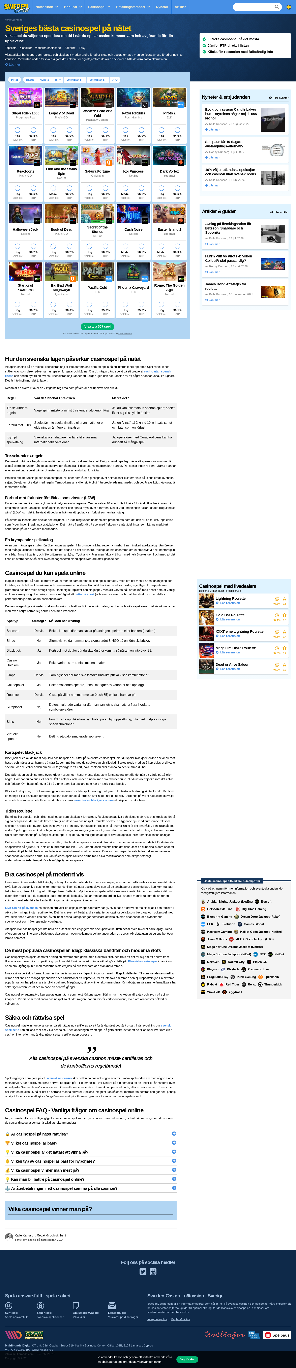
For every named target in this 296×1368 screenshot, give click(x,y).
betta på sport (84, 594)
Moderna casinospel (48, 47)
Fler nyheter (281, 97)
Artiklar (180, 7)
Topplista (11, 47)
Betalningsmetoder (130, 7)
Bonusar (70, 7)
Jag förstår (187, 1359)
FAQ (82, 47)
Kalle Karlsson (125, 333)
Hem (7, 20)
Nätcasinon (44, 7)
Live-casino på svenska (21, 907)
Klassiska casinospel (142, 961)
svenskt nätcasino (59, 1078)
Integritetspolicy (157, 1319)
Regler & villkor (180, 1319)
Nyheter (162, 7)
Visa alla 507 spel (97, 326)
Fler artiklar (281, 212)
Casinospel (96, 7)
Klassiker (26, 47)
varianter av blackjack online (94, 800)
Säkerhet (70, 47)
